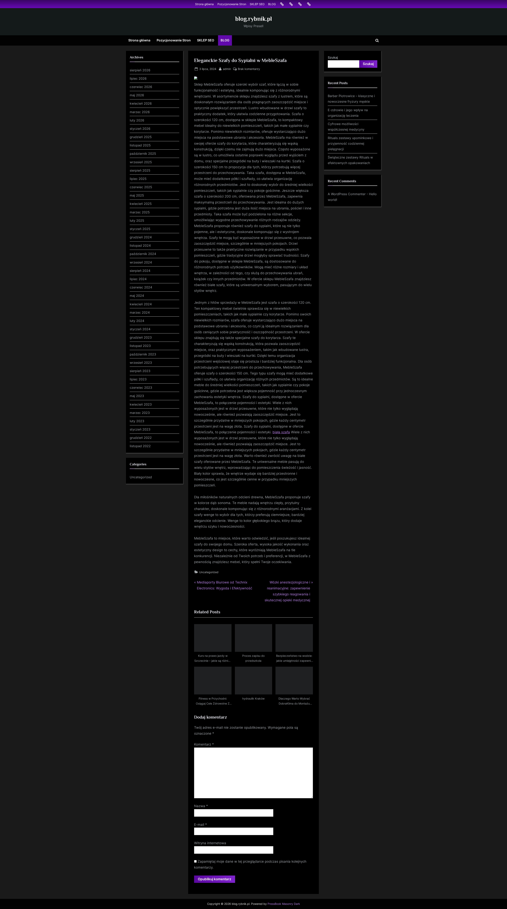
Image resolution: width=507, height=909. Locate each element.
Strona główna (204, 4)
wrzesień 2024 (141, 262)
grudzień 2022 (141, 438)
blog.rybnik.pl (253, 18)
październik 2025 (143, 154)
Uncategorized (208, 572)
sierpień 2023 (140, 371)
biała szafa (281, 432)
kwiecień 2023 (141, 404)
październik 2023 (143, 354)
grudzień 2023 (141, 337)
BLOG (272, 4)
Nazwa (201, 806)
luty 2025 (137, 220)
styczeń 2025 (140, 229)
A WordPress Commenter (347, 194)
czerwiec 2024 (141, 287)
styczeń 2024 (140, 329)
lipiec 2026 (138, 78)
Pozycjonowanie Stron (231, 4)
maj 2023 (137, 396)
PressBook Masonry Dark (284, 903)
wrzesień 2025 (141, 162)
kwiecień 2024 (141, 304)
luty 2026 (137, 120)
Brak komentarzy (249, 69)
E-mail (200, 825)
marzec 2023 (140, 413)
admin (227, 69)
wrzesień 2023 (141, 363)
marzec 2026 (140, 112)
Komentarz (204, 744)
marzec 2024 (140, 312)
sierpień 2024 (140, 271)
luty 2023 (137, 421)
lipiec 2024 (138, 279)
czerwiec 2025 (141, 187)
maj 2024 (137, 296)
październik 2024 (143, 254)
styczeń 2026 (140, 129)
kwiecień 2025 (141, 204)
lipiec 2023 (138, 379)
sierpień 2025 (140, 170)
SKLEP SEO (257, 4)
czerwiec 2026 (141, 87)
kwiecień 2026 (141, 103)
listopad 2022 (140, 446)
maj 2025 (137, 195)
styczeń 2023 (140, 429)
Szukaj (333, 57)
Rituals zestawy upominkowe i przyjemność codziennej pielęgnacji (350, 143)
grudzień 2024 (141, 237)
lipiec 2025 (138, 179)
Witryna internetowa (210, 843)
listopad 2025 (140, 145)
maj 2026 (137, 95)
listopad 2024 (140, 245)
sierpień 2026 (140, 70)
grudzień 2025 (141, 137)
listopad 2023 (140, 346)
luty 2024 (137, 321)
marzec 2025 (140, 212)
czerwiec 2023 (141, 388)
